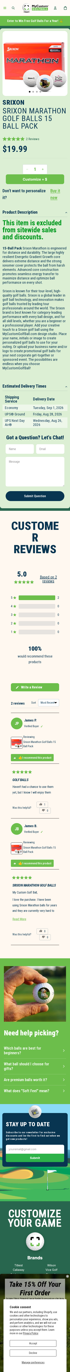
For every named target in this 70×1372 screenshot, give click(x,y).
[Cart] (65, 8)
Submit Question (35, 496)
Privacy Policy (30, 1333)
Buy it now (55, 194)
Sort (34, 702)
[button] (21, 139)
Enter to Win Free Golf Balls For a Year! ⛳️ (35, 21)
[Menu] (4, 8)
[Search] (13, 8)
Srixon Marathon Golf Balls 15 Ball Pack (39, 744)
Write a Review (28, 688)
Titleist (18, 1265)
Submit (35, 1158)
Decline (33, 1352)
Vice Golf (51, 1269)
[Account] (55, 8)
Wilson (51, 1265)
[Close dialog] (67, 1276)
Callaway (18, 1269)
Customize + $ (35, 179)
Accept (33, 1343)
